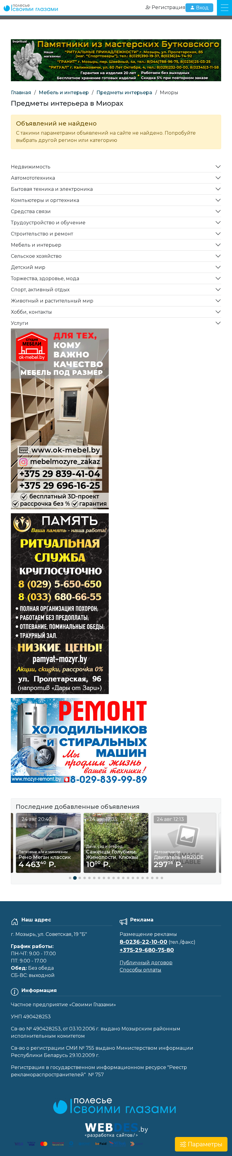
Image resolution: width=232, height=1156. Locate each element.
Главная (21, 92)
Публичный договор (146, 962)
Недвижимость (30, 167)
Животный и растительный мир (52, 301)
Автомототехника (33, 178)
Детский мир (28, 267)
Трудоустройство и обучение (48, 223)
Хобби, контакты (31, 312)
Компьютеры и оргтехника (45, 200)
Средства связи (31, 211)
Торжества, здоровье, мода (45, 278)
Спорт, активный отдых (40, 290)
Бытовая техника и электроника (52, 189)
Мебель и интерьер (64, 92)
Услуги (19, 323)
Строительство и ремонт (42, 234)
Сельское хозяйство (36, 256)
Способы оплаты (140, 970)
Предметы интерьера (124, 92)
